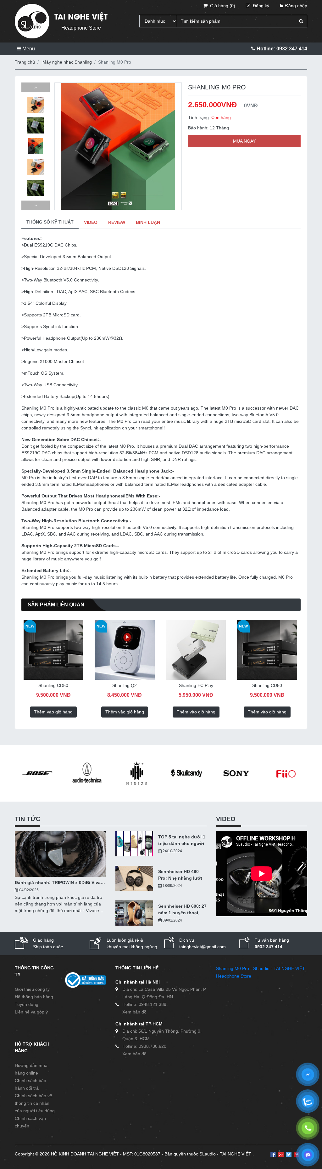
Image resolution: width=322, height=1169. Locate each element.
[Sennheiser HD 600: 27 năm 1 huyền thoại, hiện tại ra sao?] (134, 913)
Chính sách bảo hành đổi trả (30, 1084)
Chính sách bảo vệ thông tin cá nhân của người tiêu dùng (35, 1103)
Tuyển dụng (26, 1004)
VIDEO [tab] (90, 222)
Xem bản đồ (134, 1011)
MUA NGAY (244, 141)
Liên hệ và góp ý (31, 1011)
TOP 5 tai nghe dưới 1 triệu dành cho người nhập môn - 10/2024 (181, 840)
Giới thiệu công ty (32, 989)
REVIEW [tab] (116, 222)
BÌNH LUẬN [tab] (148, 222)
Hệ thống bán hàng (34, 996)
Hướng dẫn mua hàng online (31, 1069)
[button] (35, 87)
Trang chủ (25, 62)
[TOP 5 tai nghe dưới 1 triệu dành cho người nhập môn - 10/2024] (134, 843)
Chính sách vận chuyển (30, 1122)
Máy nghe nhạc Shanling (67, 62)
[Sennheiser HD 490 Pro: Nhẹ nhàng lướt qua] (134, 878)
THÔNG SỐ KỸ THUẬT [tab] (50, 221)
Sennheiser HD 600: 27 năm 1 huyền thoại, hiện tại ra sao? (182, 910)
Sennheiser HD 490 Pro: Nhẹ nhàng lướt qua (180, 875)
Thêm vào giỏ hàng (53, 711)
